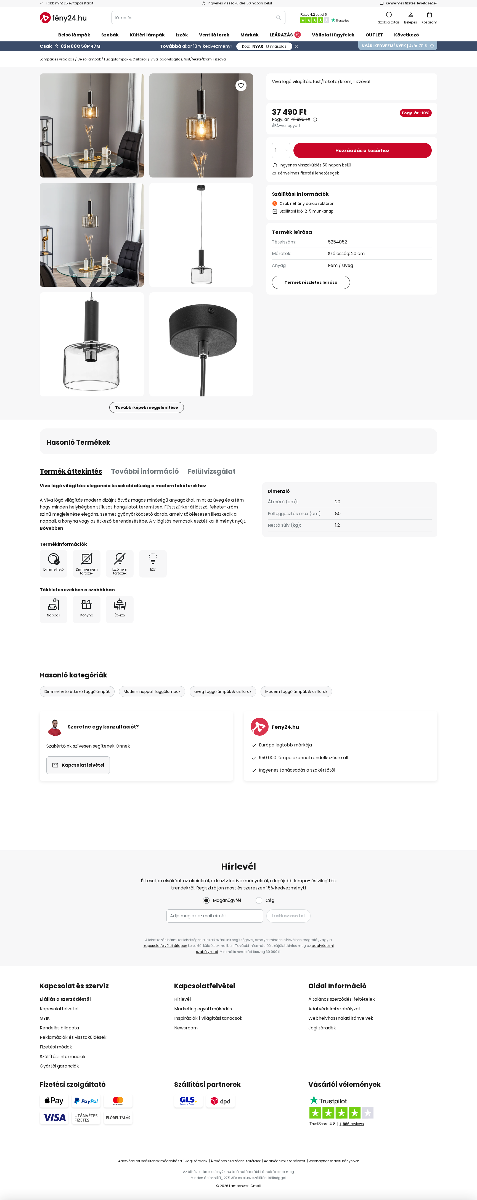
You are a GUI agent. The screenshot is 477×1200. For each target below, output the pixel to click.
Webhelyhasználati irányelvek (340, 1018)
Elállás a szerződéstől (65, 999)
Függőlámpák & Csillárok (125, 59)
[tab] (71, 471)
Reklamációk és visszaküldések (73, 1037)
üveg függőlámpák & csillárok (222, 691)
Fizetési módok (56, 1047)
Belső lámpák (89, 59)
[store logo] (63, 17)
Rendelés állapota (59, 1028)
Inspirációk (186, 1018)
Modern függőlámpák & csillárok (296, 691)
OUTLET (374, 35)
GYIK (45, 1018)
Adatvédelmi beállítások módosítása (150, 1161)
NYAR (264, 46)
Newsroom (186, 1028)
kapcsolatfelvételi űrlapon (165, 945)
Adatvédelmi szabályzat (334, 1009)
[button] (92, 235)
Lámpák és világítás (57, 59)
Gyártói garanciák (59, 1066)
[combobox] (198, 17)
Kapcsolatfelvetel (59, 1009)
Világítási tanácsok (221, 1018)
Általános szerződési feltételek (341, 999)
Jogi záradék (322, 1028)
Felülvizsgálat (211, 471)
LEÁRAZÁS (281, 35)
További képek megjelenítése (146, 407)
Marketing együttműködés (203, 1009)
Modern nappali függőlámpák (152, 691)
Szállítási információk (63, 1056)
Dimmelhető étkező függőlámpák (77, 691)
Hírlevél (182, 999)
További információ (145, 471)
